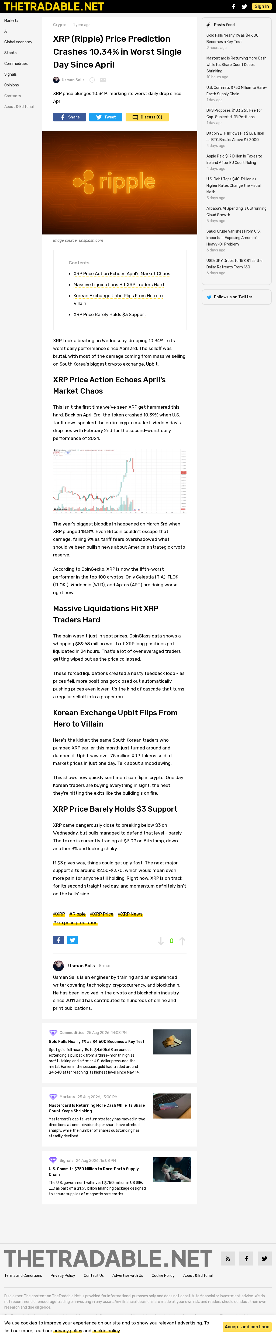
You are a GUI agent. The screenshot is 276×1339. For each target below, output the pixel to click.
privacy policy (67, 1330)
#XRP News (130, 914)
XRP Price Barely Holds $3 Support (110, 314)
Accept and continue (247, 1326)
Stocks (10, 53)
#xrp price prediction (75, 922)
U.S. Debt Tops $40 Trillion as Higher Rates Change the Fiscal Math (233, 185)
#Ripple (77, 914)
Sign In (262, 6)
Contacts (12, 96)
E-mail (105, 965)
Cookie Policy (163, 1275)
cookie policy (106, 1330)
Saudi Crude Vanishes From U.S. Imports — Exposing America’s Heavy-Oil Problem (233, 238)
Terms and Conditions (23, 1275)
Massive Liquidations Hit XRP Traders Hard (119, 284)
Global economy (18, 42)
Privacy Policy (63, 1275)
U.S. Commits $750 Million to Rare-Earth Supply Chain (94, 1172)
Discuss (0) (151, 117)
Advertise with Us (127, 1275)
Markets (11, 20)
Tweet (110, 117)
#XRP (59, 914)
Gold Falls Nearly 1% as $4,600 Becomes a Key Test (96, 1041)
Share (74, 117)
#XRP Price (101, 914)
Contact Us (94, 1275)
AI (6, 31)
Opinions (11, 85)
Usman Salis (73, 80)
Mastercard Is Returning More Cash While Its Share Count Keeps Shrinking (97, 1108)
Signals (10, 74)
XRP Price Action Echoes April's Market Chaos (122, 273)
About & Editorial (19, 106)
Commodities (16, 63)
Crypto (60, 25)
